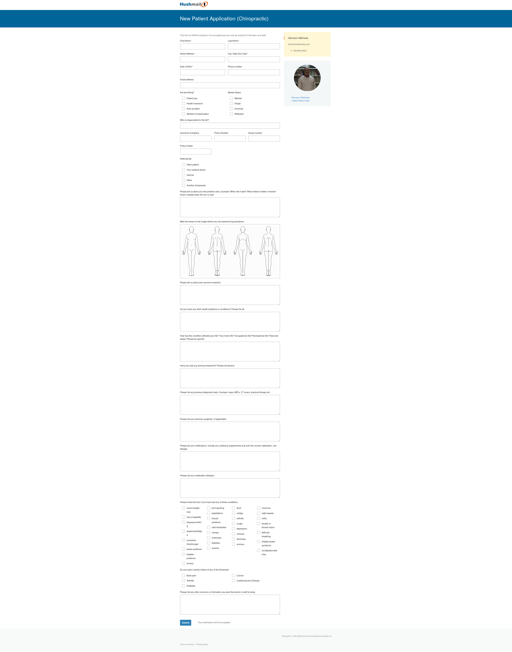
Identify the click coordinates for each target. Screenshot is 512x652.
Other (189, 180)
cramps (215, 532)
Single (238, 103)
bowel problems (194, 549)
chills (264, 518)
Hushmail (190, 636)
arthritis (240, 518)
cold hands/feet (219, 527)
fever (239, 507)
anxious (240, 544)
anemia (215, 548)
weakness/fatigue (194, 533)
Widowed (239, 113)
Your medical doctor (196, 169)
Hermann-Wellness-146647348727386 (300, 99)
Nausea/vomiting (194, 524)
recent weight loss (193, 509)
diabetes (216, 542)
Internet (190, 174)
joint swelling (218, 507)
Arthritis (190, 580)
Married (238, 98)
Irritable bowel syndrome (268, 543)
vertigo (240, 513)
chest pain (216, 537)
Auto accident (193, 108)
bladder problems (191, 556)
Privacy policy (202, 644)
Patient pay (192, 98)
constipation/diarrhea (269, 552)
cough (240, 523)
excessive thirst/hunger (192, 542)
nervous (240, 533)
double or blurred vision (268, 525)
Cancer (240, 575)
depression (242, 528)
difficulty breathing (266, 534)
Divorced (239, 108)
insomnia (266, 507)
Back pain (191, 575)
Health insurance (195, 103)
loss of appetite (194, 517)
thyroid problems (216, 520)
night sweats (268, 513)
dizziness (241, 539)
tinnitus (190, 563)
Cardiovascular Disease (248, 580)
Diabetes (191, 585)
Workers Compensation (198, 113)
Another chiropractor (196, 185)
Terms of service (187, 644)
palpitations (217, 513)
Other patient (193, 164)
